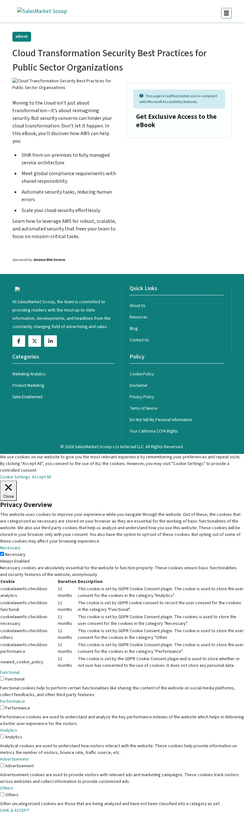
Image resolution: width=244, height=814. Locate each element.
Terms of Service (143, 408)
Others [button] (6, 788)
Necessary (15, 554)
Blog (134, 329)
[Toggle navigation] (226, 13)
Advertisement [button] (14, 759)
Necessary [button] (10, 548)
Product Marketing (28, 385)
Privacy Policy (142, 397)
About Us (137, 306)
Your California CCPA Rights (154, 431)
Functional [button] (9, 672)
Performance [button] (12, 701)
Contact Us (139, 340)
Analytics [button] (8, 730)
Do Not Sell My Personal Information (161, 420)
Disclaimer (138, 385)
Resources (138, 317)
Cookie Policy (142, 374)
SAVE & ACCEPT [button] (15, 810)
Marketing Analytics (28, 374)
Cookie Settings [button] (15, 477)
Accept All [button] (41, 477)
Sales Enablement (27, 397)
